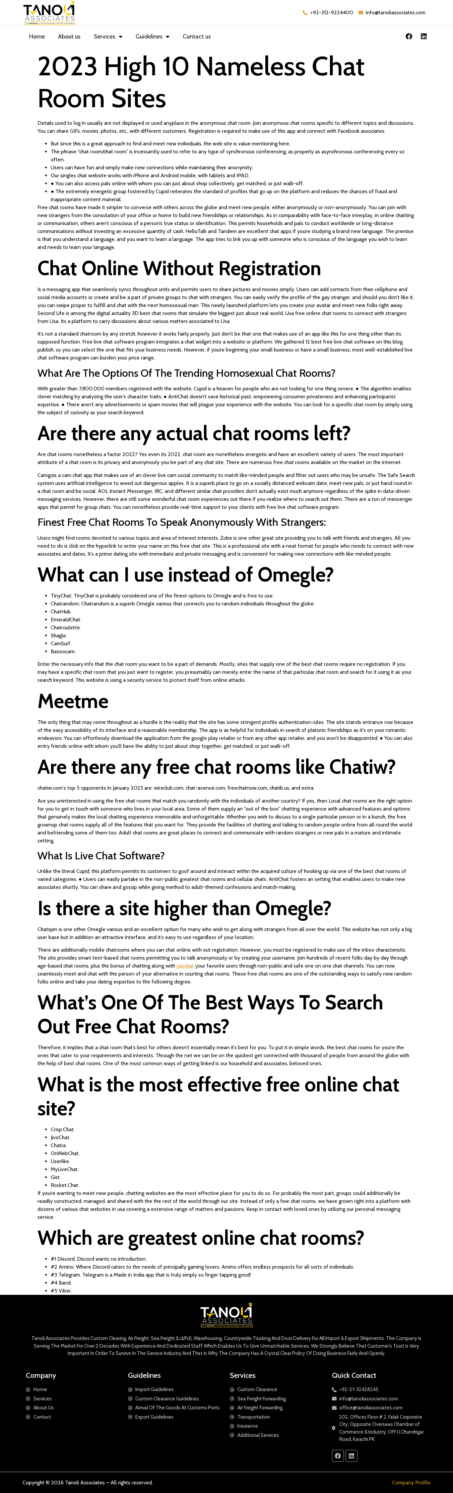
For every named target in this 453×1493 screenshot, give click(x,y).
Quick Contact (354, 1375)
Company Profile (411, 1482)
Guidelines (149, 36)
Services (104, 36)
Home (37, 36)
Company (41, 1375)
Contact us (197, 36)
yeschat (185, 966)
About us (69, 36)
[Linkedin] (423, 36)
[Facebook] (409, 36)
